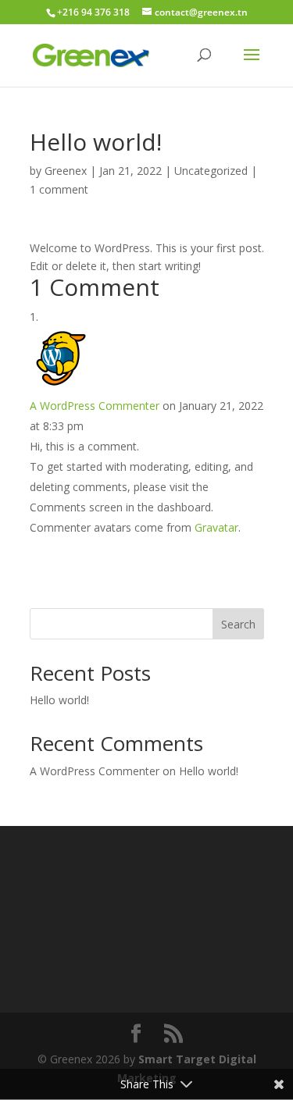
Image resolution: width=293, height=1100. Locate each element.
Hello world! (59, 699)
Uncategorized (211, 170)
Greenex (66, 170)
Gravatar (216, 527)
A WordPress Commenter (94, 405)
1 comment (59, 189)
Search (238, 624)
